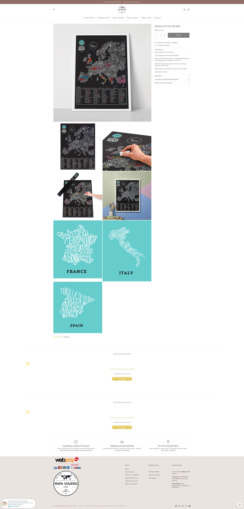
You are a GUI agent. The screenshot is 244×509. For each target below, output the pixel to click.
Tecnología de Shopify (71, 506)
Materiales (158, 76)
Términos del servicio (131, 481)
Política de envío (121, 506)
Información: (159, 49)
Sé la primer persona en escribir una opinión (122, 379)
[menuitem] (89, 18)
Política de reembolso (131, 484)
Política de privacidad (97, 506)
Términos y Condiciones (132, 475)
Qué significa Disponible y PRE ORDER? (167, 79)
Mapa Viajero (61, 506)
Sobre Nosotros (129, 472)
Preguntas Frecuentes (131, 478)
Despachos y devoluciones (163, 83)
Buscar (127, 469)
